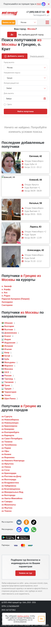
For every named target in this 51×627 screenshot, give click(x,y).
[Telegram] (26, 529)
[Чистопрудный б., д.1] (48, 11)
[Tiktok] (33, 522)
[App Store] (23, 538)
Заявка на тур (8, 22)
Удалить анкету (37, 56)
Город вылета (9, 62)
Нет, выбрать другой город (31, 34)
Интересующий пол (11, 83)
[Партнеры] (24, 545)
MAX (39, 3)
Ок (41, 619)
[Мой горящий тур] (10, 13)
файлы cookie (23, 616)
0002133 (45, 625)
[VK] (19, 522)
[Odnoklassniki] (26, 522)
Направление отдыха (12, 72)
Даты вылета (9, 93)
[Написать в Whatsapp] (33, 529)
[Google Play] (8, 538)
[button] (25, 98)
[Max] (43, 3)
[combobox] (25, 88)
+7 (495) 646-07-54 (35, 12)
